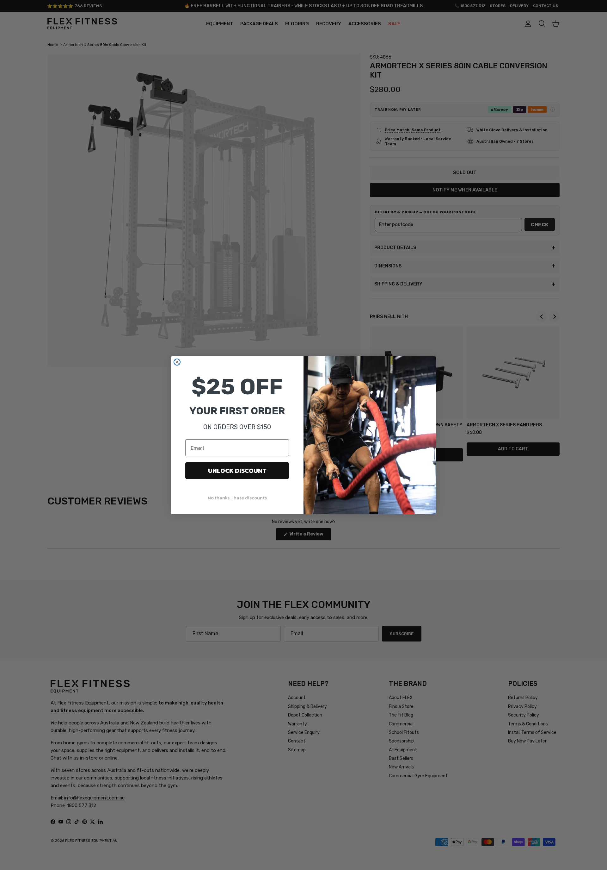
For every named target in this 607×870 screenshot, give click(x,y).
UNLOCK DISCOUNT (237, 470)
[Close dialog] (177, 362)
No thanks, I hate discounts (237, 497)
